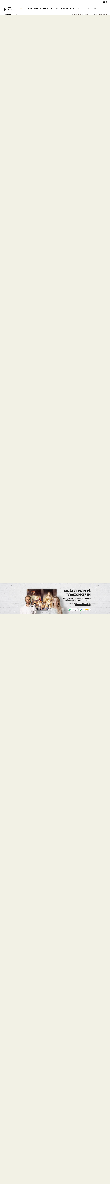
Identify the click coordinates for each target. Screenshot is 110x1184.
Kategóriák (44, 8)
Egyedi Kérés (77, 14)
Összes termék (33, 8)
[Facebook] (104, 2)
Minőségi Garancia (88, 14)
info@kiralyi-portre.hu (11, 1)
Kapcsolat (95, 8)
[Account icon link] (105, 8)
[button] (11, 14)
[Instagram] (106, 2)
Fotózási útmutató (83, 8)
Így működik (55, 8)
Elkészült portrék (67, 8)
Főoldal (22, 8)
